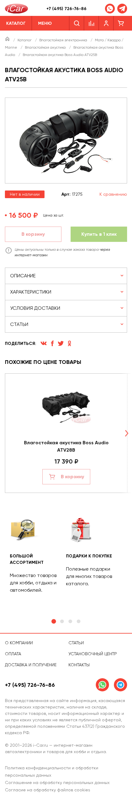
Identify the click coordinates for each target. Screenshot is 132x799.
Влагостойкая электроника (63, 40)
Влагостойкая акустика (46, 47)
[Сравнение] (91, 23)
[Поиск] (76, 23)
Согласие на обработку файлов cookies (47, 789)
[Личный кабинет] (106, 23)
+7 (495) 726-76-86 (66, 8)
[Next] (126, 433)
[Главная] (8, 40)
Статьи (76, 642)
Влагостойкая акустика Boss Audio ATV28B (66, 446)
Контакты (79, 664)
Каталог (25, 40)
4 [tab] (78, 621)
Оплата (13, 653)
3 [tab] (70, 621)
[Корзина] (121, 23)
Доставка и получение (30, 664)
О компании (19, 642)
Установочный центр (92, 653)
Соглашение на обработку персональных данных (57, 782)
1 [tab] (53, 621)
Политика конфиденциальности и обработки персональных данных (51, 771)
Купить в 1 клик (99, 234)
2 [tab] (62, 621)
